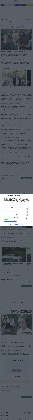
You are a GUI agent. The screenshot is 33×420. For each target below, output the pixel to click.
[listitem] (16, 207)
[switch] (27, 209)
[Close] (31, 195)
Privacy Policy (21, 224)
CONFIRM (10, 221)
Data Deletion (11, 224)
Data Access (16, 224)
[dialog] (16, 210)
